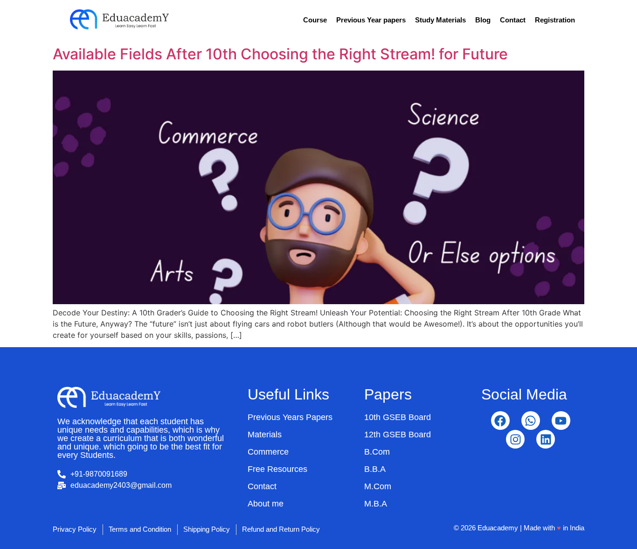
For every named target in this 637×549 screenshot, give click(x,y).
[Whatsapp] (530, 420)
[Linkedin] (545, 439)
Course (315, 20)
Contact (513, 20)
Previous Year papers (371, 20)
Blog (483, 20)
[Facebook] (500, 420)
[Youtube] (561, 420)
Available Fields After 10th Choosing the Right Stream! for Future (280, 54)
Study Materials (440, 20)
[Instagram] (515, 439)
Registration (555, 20)
